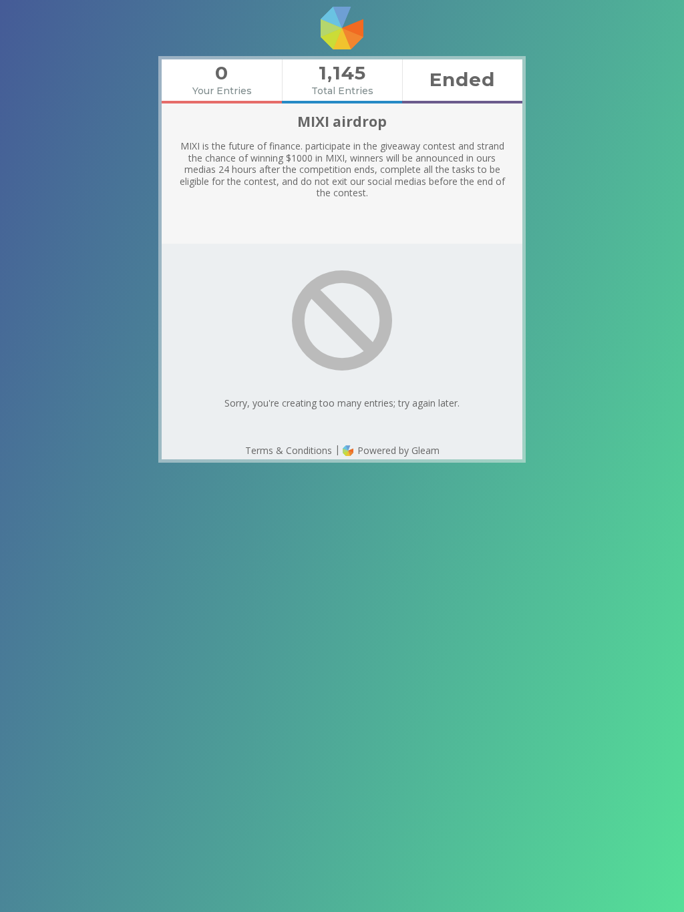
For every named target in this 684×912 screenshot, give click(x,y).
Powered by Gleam (397, 450)
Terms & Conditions (288, 450)
